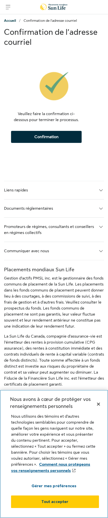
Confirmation (46, 137)
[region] (54, 454)
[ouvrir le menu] (8, 7)
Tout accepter (54, 501)
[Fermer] (98, 404)
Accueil (10, 21)
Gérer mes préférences (54, 486)
